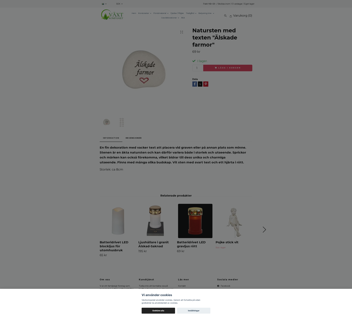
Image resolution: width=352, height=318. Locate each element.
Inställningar (194, 311)
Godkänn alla (158, 311)
